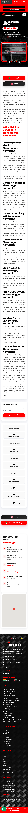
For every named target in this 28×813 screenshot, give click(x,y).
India (7, 680)
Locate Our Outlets (9, 784)
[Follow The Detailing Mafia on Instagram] (10, 673)
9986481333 (10, 565)
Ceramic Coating (8, 689)
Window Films (7, 708)
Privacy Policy (7, 771)
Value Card (6, 765)
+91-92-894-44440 (11, 659)
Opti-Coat (9, 693)
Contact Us (6, 769)
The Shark (6, 737)
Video (5, 758)
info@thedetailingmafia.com (15, 572)
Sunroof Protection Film (10, 704)
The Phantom (7, 743)
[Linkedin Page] (22, 2)
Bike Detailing (7, 712)
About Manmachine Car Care (12, 799)
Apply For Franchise (9, 782)
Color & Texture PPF (12, 699)
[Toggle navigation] (24, 14)
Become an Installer (9, 785)
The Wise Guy (7, 741)
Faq (4, 754)
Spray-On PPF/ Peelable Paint (12, 719)
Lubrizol (8, 697)
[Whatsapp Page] (15, 3)
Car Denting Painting (9, 721)
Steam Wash (7, 715)
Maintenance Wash (9, 717)
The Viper (6, 734)
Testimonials (7, 767)
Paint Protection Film (9, 695)
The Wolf (5, 736)
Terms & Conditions (9, 773)
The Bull (5, 730)
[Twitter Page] (24, 2)
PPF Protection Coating (10, 702)
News (4, 756)
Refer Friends (7, 787)
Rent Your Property (9, 789)
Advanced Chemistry (12, 700)
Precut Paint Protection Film (11, 706)
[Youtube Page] (19, 2)
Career (5, 763)
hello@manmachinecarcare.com (14, 667)
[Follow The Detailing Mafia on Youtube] (8, 673)
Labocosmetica (11, 691)
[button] (14, 609)
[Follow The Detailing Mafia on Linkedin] (12, 673)
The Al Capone (7, 739)
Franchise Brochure (9, 791)
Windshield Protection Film (11, 710)
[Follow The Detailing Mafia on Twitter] (6, 673)
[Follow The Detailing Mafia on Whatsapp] (14, 673)
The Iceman (6, 732)
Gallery (5, 760)
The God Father (8, 745)
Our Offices (6, 801)
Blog (4, 761)
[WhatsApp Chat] (3, 808)
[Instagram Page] (17, 2)
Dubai (19, 680)
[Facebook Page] (15, 2)
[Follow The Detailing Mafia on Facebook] (4, 673)
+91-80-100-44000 (5, 2)
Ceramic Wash (7, 713)
